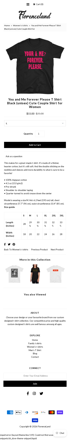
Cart (39, 4)
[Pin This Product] (14, 244)
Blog (35, 353)
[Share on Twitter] (9, 244)
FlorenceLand (44, 426)
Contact (35, 357)
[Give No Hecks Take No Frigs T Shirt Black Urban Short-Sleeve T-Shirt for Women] (35, 282)
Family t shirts (35, 343)
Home (7, 25)
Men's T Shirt (35, 350)
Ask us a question (14, 156)
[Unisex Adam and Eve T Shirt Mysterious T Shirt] (14, 282)
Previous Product (39, 249)
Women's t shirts (20, 25)
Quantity (28, 133)
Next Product (57, 249)
